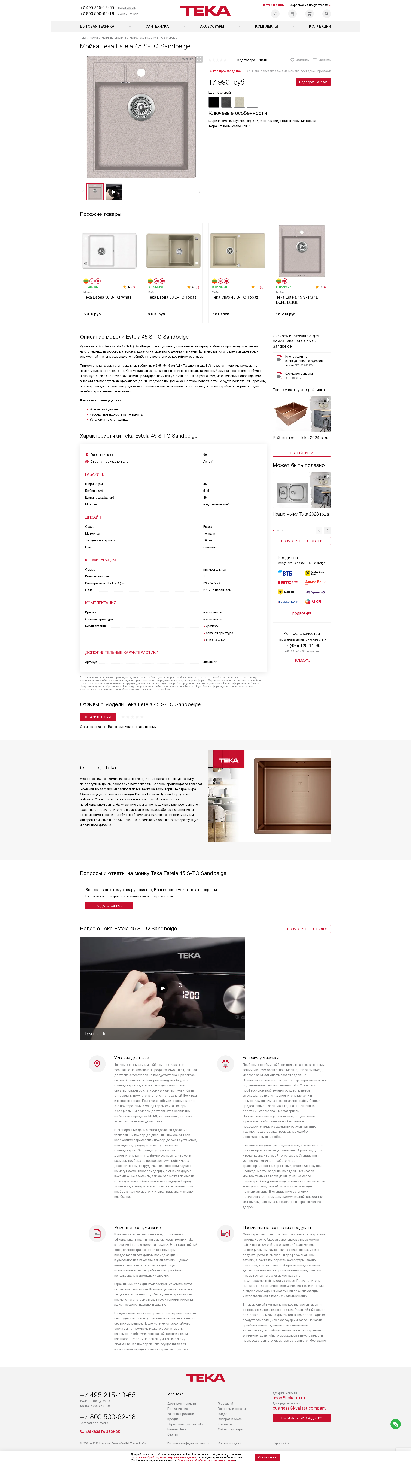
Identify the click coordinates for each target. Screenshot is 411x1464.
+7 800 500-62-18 (97, 13)
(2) (133, 287)
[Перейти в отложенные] (275, 13)
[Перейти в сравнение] (292, 13)
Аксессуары (212, 26)
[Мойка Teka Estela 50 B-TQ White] (109, 250)
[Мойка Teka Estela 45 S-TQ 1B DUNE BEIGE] (301, 250)
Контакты (225, 1424)
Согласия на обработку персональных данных (206, 1460)
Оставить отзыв (98, 717)
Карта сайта (281, 1443)
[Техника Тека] (206, 11)
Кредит (173, 1419)
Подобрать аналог (313, 82)
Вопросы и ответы (232, 1408)
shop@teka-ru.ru (289, 1397)
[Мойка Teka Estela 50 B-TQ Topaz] (173, 250)
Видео (223, 1414)
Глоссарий (225, 1403)
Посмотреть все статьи (301, 541)
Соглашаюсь (267, 1457)
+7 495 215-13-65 (97, 7)
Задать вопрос (109, 906)
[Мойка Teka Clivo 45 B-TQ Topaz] (237, 250)
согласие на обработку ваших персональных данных (163, 1457)
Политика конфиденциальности (188, 1443)
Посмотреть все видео (307, 929)
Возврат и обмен (230, 1419)
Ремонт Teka (176, 1429)
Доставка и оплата (181, 1403)
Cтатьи (172, 1434)
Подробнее (301, 613)
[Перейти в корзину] (309, 13)
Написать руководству (301, 1418)
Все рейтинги (301, 453)
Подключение (177, 1408)
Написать (302, 660)
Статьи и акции (273, 5)
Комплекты (266, 26)
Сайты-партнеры (230, 1429)
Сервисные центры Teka (185, 1424)
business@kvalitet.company (299, 1408)
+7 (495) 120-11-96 (302, 645)
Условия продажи (180, 1414)
